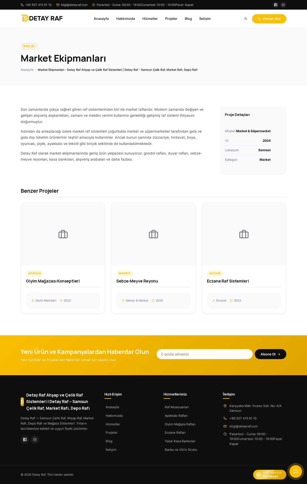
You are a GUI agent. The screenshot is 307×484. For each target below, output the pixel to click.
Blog (188, 19)
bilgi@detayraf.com (244, 426)
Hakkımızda (125, 19)
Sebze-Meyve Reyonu (137, 281)
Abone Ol (268, 354)
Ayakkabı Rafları (176, 416)
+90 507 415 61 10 (243, 418)
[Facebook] (276, 5)
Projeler (171, 19)
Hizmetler (150, 19)
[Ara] (245, 18)
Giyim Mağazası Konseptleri (53, 281)
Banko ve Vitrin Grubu (181, 450)
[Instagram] (283, 5)
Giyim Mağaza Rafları (180, 424)
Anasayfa (101, 19)
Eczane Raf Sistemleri (228, 281)
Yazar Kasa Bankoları (180, 441)
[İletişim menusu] (295, 471)
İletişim (205, 19)
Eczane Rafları (175, 433)
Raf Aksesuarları (177, 407)
